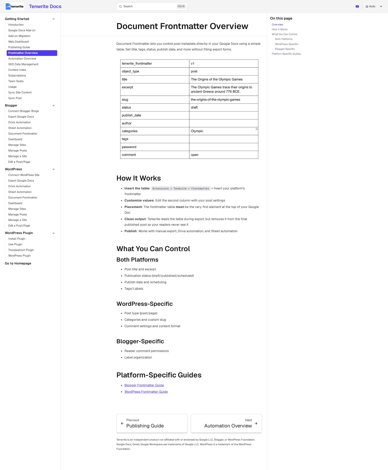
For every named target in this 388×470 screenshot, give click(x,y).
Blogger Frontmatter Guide (144, 385)
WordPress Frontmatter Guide (146, 392)
